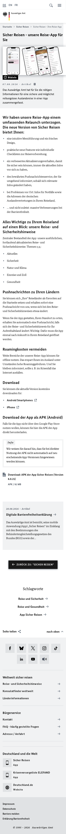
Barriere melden (11, 813)
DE (4, 5)
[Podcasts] (45, 659)
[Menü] (59, 5)
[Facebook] (11, 648)
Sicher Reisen (22, 26)
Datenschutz (9, 808)
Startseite (7, 26)
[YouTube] (34, 659)
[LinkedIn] (22, 659)
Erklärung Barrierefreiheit (16, 818)
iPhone (11, 407)
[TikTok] (57, 648)
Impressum (8, 803)
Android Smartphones (20, 400)
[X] (34, 648)
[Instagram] (45, 648)
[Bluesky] (22, 648)
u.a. (39, 246)
